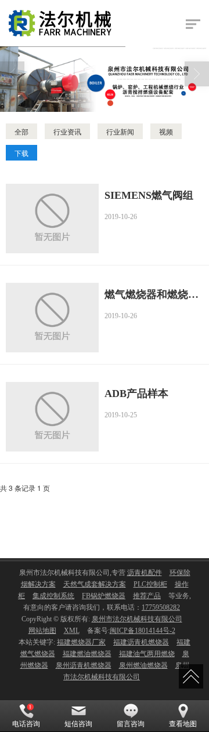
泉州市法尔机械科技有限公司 (137, 619)
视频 (166, 131)
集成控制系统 (53, 596)
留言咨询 (131, 724)
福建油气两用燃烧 (147, 654)
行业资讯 (67, 131)
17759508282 (161, 607)
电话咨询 (26, 724)
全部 (21, 131)
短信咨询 (78, 724)
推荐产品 (147, 596)
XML (72, 631)
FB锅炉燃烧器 (103, 596)
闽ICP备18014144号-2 (142, 631)
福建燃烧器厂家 (81, 642)
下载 (21, 153)
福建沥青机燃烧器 (141, 642)
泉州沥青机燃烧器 (83, 665)
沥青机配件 (144, 573)
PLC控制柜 (150, 584)
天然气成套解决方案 (94, 584)
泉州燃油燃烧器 (143, 665)
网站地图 (42, 631)
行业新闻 (120, 131)
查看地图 (183, 724)
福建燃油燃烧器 (87, 654)
